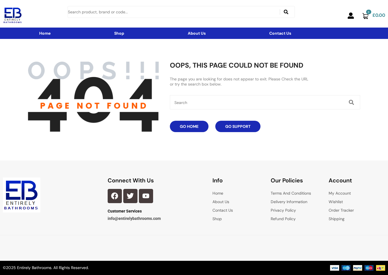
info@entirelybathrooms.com (134, 218)
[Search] (286, 12)
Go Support (238, 126)
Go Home (189, 126)
